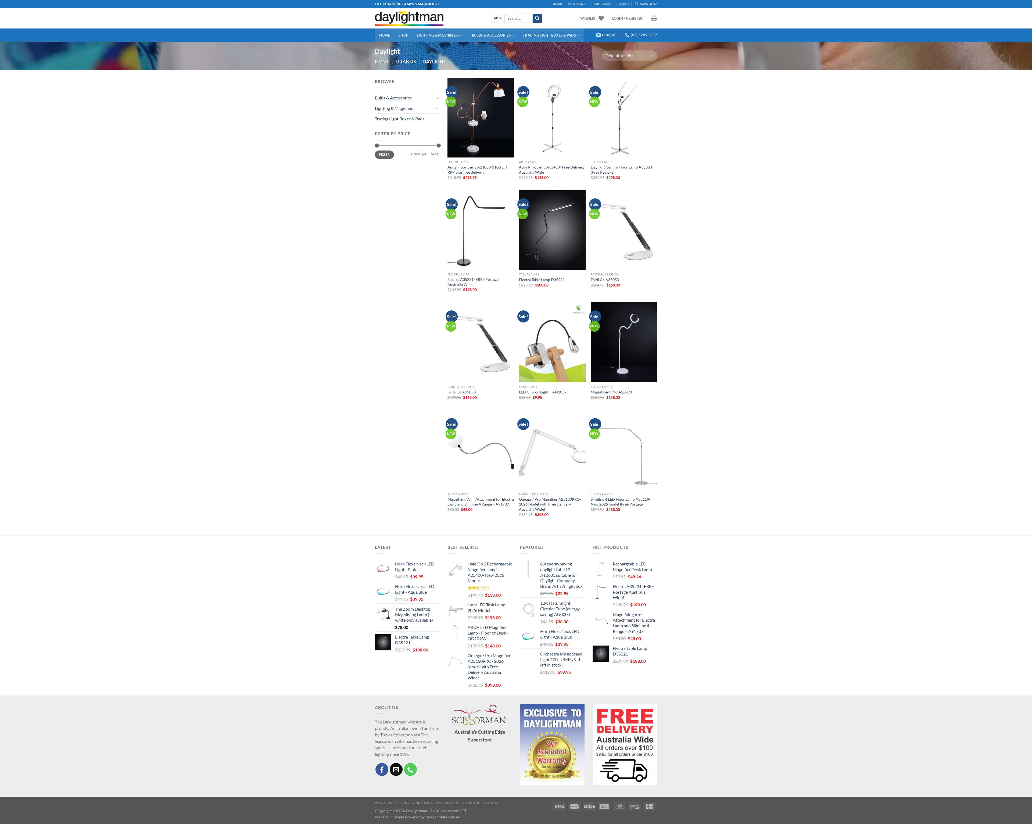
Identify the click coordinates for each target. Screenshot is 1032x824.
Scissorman (577, 4)
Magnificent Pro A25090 (611, 392)
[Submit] (537, 18)
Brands (406, 62)
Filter (384, 154)
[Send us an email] (396, 769)
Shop (403, 35)
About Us (383, 803)
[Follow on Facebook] (381, 769)
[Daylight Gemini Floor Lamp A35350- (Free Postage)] (624, 117)
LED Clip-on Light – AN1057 (543, 392)
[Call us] (410, 769)
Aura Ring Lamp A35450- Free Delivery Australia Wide (552, 169)
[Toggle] (437, 98)
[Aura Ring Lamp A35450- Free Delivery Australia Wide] (552, 117)
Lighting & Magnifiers (438, 35)
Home (384, 35)
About (557, 4)
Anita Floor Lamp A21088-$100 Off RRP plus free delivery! (477, 169)
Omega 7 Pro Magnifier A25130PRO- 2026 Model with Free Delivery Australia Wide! (550, 504)
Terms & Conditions (413, 803)
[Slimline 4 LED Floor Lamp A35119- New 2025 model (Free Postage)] (624, 450)
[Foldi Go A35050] (624, 230)
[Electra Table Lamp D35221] (552, 230)
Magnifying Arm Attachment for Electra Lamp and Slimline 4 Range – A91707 (480, 502)
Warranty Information (458, 803)
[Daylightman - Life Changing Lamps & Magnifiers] (429, 18)
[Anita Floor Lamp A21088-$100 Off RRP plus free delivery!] (480, 117)
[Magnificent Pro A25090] (624, 342)
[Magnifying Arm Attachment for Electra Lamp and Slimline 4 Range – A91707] (480, 450)
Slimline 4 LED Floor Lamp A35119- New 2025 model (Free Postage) (620, 502)
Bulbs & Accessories (491, 35)
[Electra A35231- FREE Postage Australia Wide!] (480, 230)
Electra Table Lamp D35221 (542, 279)
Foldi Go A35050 (605, 279)
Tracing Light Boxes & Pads (549, 35)
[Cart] (654, 18)
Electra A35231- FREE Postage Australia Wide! (473, 282)
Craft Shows (601, 4)
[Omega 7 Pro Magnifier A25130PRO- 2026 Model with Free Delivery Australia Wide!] (552, 450)
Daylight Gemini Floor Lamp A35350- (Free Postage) (622, 169)
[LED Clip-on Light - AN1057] (552, 342)
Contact (623, 4)
